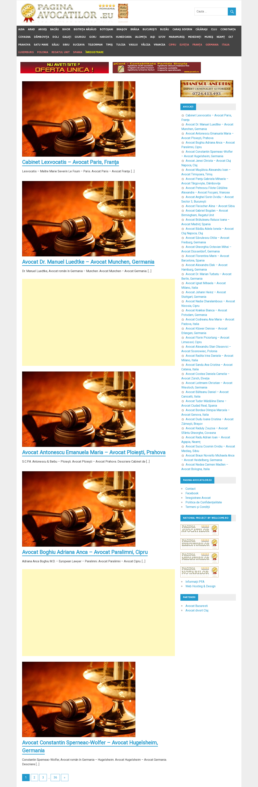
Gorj (92, 37)
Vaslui (133, 44)
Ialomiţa (141, 37)
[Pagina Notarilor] (199, 576)
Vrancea (159, 44)
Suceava (79, 44)
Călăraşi (201, 29)
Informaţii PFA (194, 581)
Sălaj (55, 44)
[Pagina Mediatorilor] (199, 565)
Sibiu (66, 44)
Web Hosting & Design (200, 586)
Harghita (106, 37)
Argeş (42, 29)
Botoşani (106, 29)
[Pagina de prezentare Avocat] (64, 72)
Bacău (54, 29)
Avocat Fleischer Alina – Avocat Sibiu (210, 206)
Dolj (56, 37)
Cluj (214, 29)
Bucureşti (150, 29)
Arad (31, 29)
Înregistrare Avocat (198, 498)
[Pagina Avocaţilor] (199, 537)
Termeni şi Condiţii (197, 507)
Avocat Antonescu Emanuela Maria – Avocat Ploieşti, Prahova (94, 452)
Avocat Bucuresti (196, 606)
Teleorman (95, 44)
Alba (21, 29)
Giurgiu (80, 37)
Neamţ (221, 37)
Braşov (122, 29)
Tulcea (120, 44)
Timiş (109, 44)
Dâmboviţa (41, 37)
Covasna (24, 37)
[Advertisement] (98, 322)
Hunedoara (124, 37)
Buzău (164, 29)
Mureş (209, 37)
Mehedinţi (194, 37)
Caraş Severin (182, 29)
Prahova (24, 44)
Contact (190, 489)
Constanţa (228, 29)
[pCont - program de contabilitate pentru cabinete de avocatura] (157, 72)
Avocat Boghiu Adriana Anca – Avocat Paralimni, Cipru (85, 552)
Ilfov (161, 37)
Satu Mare (41, 44)
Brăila (135, 29)
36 (55, 777)
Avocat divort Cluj (196, 610)
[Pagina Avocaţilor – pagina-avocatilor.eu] (75, 22)
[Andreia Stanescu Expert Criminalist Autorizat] (206, 96)
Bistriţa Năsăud (85, 29)
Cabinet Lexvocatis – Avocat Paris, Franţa (70, 162)
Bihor (66, 29)
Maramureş (177, 37)
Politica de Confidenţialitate (203, 502)
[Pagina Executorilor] (199, 551)
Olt (230, 37)
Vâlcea (145, 44)
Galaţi (66, 37)
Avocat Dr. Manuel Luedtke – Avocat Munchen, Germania (88, 262)
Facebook (192, 493)
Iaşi (152, 37)
